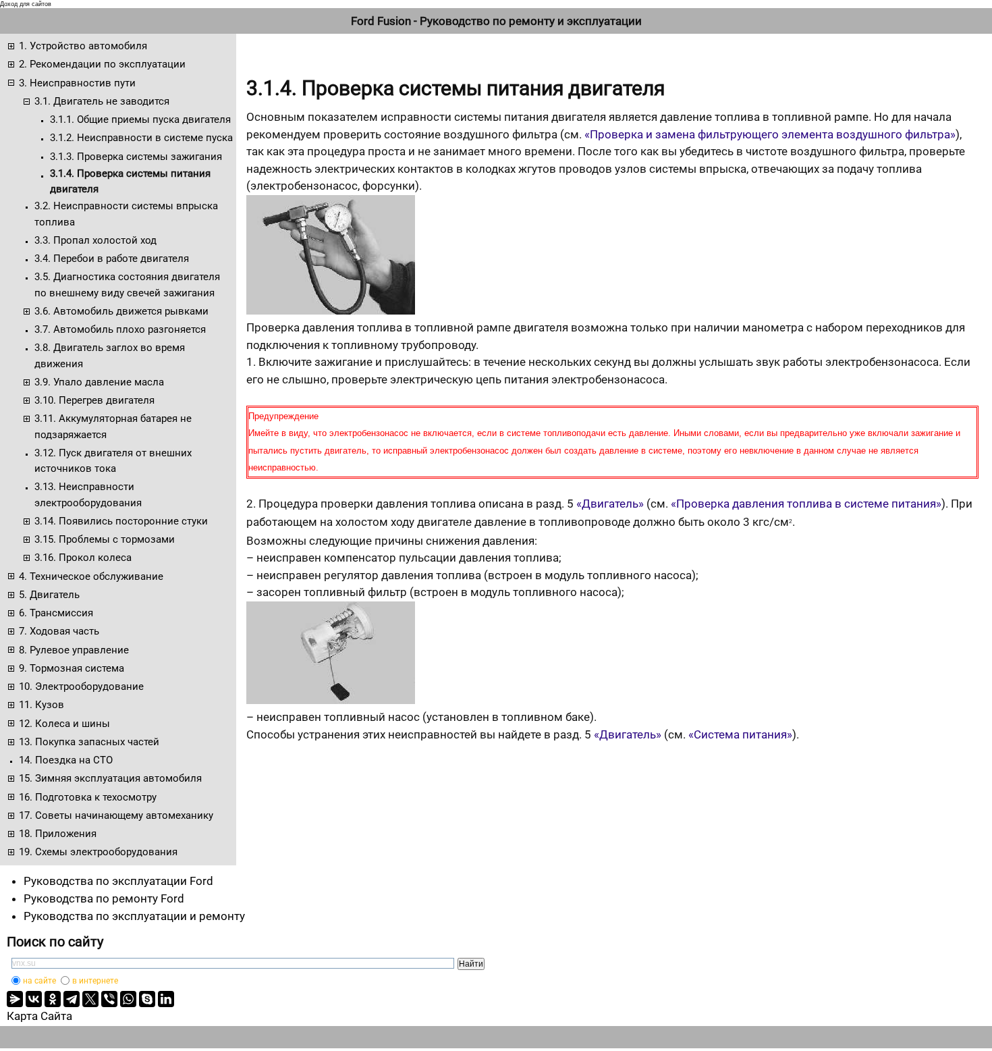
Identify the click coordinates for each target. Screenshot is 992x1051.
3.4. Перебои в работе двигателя (111, 258)
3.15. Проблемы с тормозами (104, 539)
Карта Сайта (39, 1016)
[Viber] (109, 999)
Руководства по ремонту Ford (104, 898)
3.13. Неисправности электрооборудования (88, 494)
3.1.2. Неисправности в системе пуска (141, 138)
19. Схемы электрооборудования (98, 852)
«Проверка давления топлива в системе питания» (806, 503)
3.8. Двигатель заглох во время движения (109, 355)
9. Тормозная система (71, 668)
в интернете (95, 981)
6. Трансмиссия (56, 613)
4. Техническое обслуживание (91, 576)
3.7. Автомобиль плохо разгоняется (120, 329)
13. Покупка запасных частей (89, 742)
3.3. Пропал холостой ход (95, 240)
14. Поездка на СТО (66, 760)
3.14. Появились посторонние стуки (121, 521)
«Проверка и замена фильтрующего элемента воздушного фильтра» (770, 134)
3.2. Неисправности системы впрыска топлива (126, 213)
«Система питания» (740, 734)
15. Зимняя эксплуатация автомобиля (110, 778)
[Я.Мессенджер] (15, 999)
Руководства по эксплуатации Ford (118, 881)
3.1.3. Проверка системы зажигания (136, 157)
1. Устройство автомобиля (83, 46)
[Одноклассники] (53, 999)
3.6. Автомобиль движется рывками (121, 311)
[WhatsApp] (128, 999)
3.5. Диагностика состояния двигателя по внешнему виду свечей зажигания (127, 284)
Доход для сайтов (25, 4)
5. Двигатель (49, 595)
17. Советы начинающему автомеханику (116, 815)
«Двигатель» (610, 503)
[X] (90, 999)
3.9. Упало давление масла (99, 382)
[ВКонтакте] (34, 999)
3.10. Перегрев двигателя (94, 400)
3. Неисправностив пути (77, 83)
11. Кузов (41, 705)
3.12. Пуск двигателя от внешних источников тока (113, 461)
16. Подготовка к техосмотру (88, 797)
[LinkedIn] (166, 999)
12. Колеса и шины (64, 724)
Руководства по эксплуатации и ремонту (134, 916)
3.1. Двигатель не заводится (101, 101)
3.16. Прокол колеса (83, 557)
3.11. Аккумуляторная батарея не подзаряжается (113, 426)
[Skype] (147, 999)
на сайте (39, 981)
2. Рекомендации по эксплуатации (102, 64)
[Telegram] (71, 999)
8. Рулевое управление (74, 650)
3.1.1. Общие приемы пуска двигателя (140, 119)
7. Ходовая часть (59, 631)
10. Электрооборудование (81, 686)
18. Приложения (58, 834)
